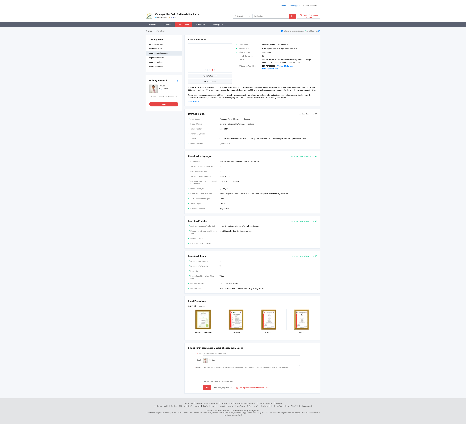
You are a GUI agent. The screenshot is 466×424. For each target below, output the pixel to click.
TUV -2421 (302, 332)
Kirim (164, 104)
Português (222, 406)
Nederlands (264, 406)
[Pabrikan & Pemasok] (161, 5)
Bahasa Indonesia (306, 406)
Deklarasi (199, 403)
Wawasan (279, 403)
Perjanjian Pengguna (211, 403)
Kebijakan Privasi (226, 403)
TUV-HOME (236, 332)
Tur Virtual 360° (211, 76)
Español (205, 406)
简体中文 (174, 406)
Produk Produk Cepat (266, 403)
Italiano (230, 406)
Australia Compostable (203, 332)
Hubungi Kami (218, 25)
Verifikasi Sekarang (285, 66)
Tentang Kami (183, 25)
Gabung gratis (295, 5)
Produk (168, 25)
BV (319, 31)
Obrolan (165, 89)
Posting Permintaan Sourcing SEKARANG (253, 388)
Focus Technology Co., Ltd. (226, 411)
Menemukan (200, 25)
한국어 (249, 406)
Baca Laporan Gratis (270, 68)
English (165, 406)
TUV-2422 (269, 332)
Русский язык (240, 406)
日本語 (190, 406)
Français (197, 406)
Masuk (284, 5)
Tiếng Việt (294, 406)
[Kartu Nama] (177, 80)
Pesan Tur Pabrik (210, 81)
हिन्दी (272, 406)
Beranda (152, 25)
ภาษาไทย (279, 406)
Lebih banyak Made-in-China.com (245, 403)
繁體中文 (182, 406)
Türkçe (287, 406)
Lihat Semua (193, 101)
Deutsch (213, 406)
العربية (256, 406)
